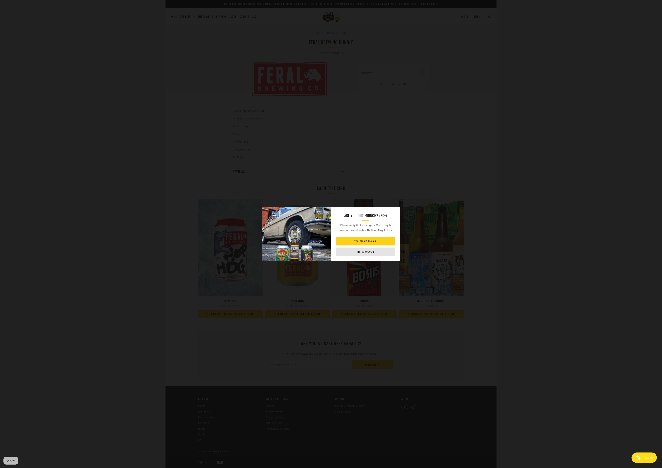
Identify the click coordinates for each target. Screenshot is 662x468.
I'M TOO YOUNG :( (365, 251)
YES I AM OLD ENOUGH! (365, 241)
